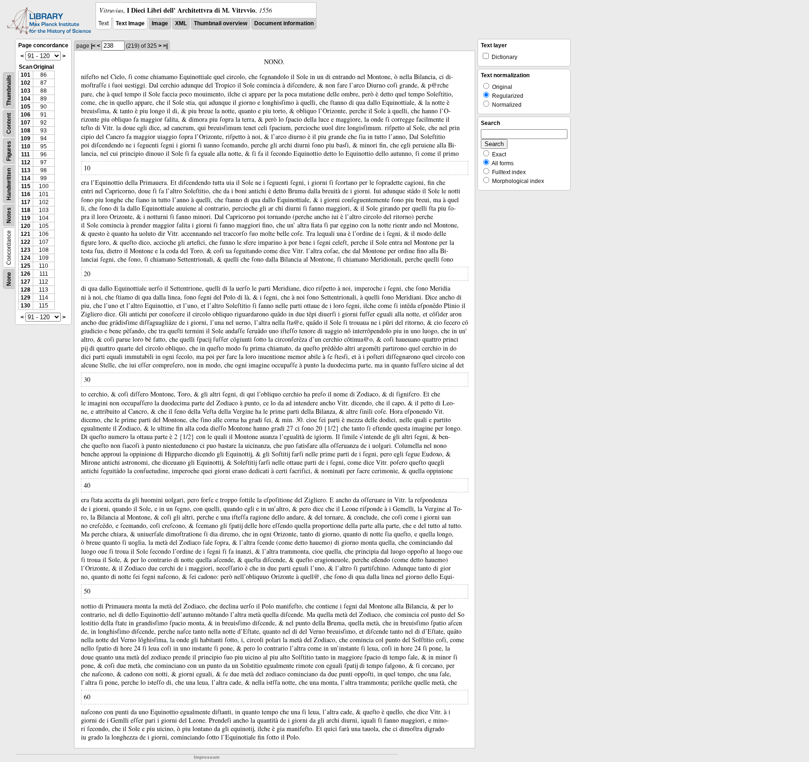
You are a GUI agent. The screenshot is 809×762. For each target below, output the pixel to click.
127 (25, 281)
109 (25, 138)
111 (25, 154)
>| (165, 46)
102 (25, 83)
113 (25, 170)
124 (25, 258)
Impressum (207, 757)
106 (25, 114)
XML (181, 23)
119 (25, 218)
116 (25, 194)
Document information (284, 23)
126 (25, 274)
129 (25, 297)
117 (25, 202)
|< (93, 46)
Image (160, 23)
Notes (9, 215)
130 (25, 305)
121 (25, 234)
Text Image (130, 23)
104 (25, 98)
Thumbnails (9, 90)
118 (25, 210)
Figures (9, 151)
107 (25, 122)
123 (25, 250)
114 (25, 178)
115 (25, 186)
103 (25, 91)
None (9, 279)
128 (25, 289)
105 (25, 106)
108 (25, 130)
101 (25, 75)
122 (25, 242)
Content (9, 123)
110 (25, 146)
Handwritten (9, 184)
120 (25, 226)
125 (25, 266)
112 (25, 162)
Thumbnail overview (220, 23)
